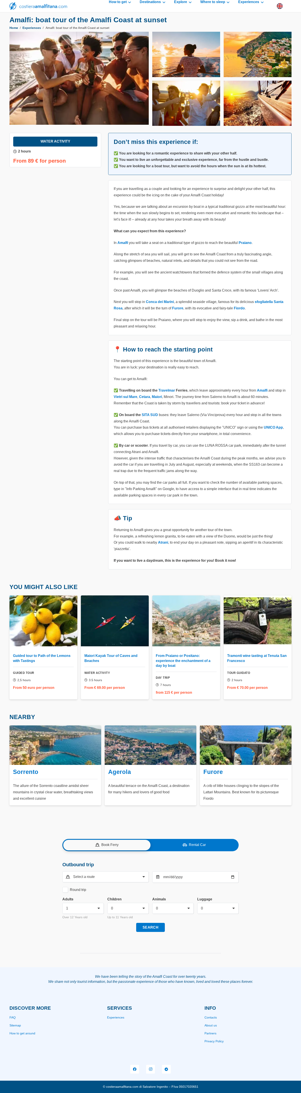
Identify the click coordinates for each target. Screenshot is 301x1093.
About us (210, 1025)
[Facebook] (134, 1069)
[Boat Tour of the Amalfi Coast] (79, 78)
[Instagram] (150, 1069)
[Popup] (280, 6)
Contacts (210, 1017)
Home (13, 28)
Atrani (163, 542)
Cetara (144, 397)
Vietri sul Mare (125, 397)
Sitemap (15, 1025)
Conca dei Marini (160, 302)
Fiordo (239, 308)
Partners (210, 1033)
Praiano (245, 243)
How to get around (22, 1033)
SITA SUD (150, 415)
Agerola (119, 771)
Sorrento (25, 771)
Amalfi (122, 243)
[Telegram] (166, 1069)
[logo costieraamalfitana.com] (38, 6)
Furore (177, 308)
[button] (129, 2)
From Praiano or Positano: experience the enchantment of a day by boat (183, 660)
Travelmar (166, 390)
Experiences (31, 28)
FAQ (12, 1017)
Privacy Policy (214, 1041)
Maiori (157, 397)
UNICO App (273, 427)
